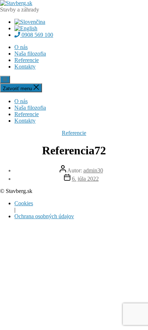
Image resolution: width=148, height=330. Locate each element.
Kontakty (25, 66)
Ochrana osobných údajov (44, 216)
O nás (21, 47)
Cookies (23, 203)
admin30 (93, 170)
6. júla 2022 (85, 179)
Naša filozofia (30, 53)
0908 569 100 (36, 35)
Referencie (26, 60)
